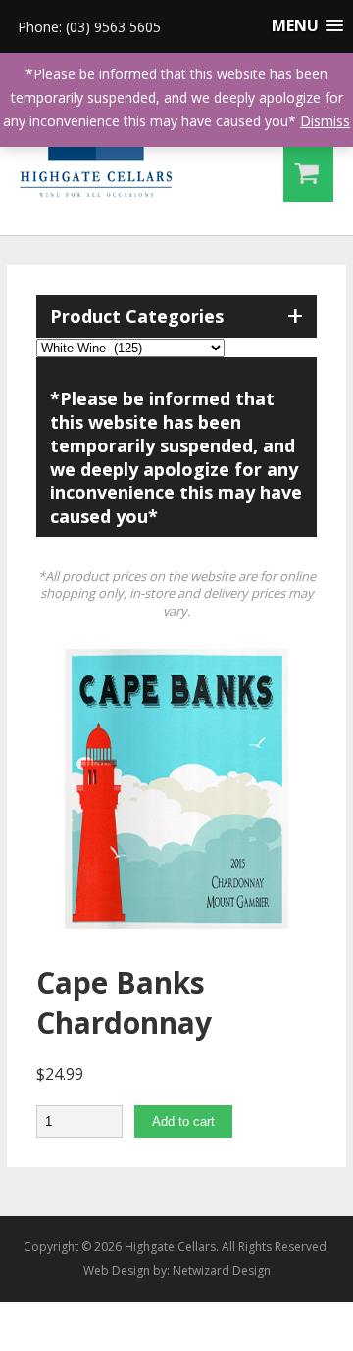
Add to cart (183, 1121)
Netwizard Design (222, 1270)
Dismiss (325, 121)
